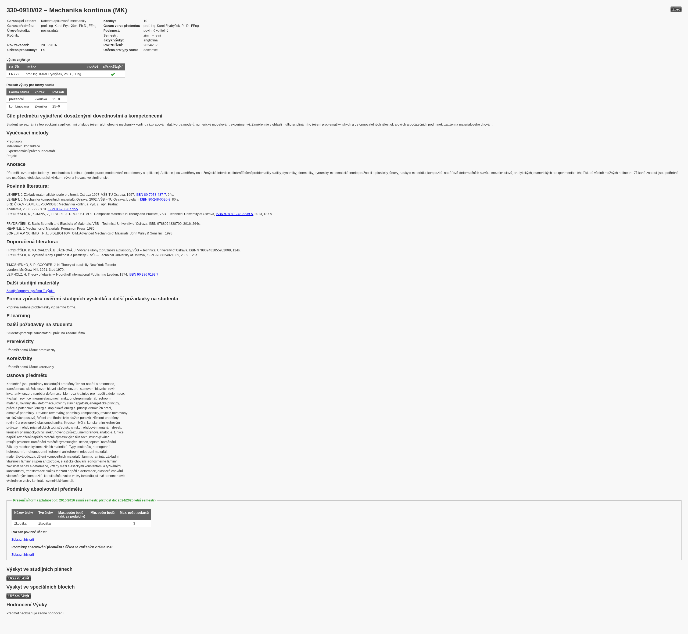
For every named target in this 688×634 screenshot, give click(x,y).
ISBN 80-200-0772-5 (63, 209)
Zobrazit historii (23, 540)
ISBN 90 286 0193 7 (143, 274)
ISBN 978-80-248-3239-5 (234, 214)
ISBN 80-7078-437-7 (151, 195)
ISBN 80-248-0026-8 (155, 199)
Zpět (676, 9)
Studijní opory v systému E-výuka (30, 291)
